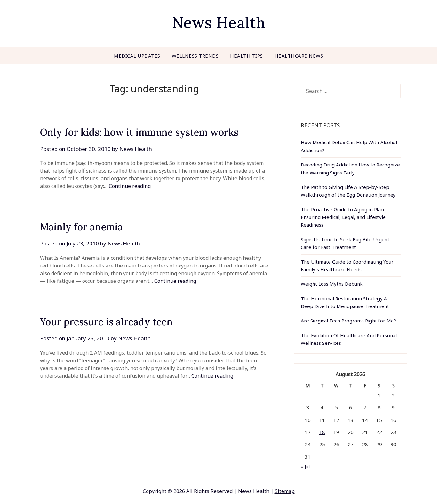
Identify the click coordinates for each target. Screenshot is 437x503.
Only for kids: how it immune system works (139, 132)
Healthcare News (298, 55)
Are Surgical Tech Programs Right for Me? (348, 320)
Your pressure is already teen (106, 322)
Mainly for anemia (81, 227)
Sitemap (285, 491)
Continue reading (130, 186)
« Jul (305, 466)
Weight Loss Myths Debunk (332, 284)
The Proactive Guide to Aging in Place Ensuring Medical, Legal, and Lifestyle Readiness (343, 217)
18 (322, 432)
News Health (218, 22)
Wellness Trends (195, 55)
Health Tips (246, 55)
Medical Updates (137, 55)
